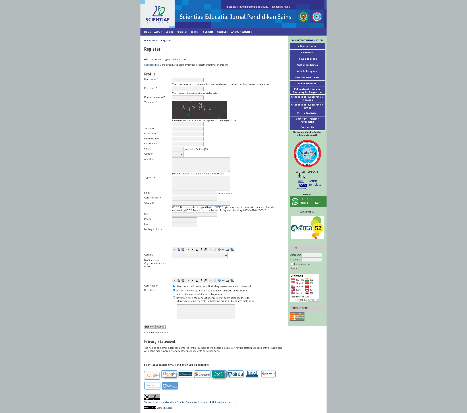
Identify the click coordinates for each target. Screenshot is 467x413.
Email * (148, 192)
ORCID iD (149, 202)
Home (147, 31)
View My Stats (164, 407)
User (156, 40)
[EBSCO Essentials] (252, 378)
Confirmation (151, 285)
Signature (149, 177)
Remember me (302, 264)
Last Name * (150, 143)
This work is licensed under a (160, 402)
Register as (150, 290)
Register (182, 31)
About (158, 31)
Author (180, 294)
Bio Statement (152, 260)
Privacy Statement (226, 193)
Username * (151, 79)
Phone (148, 219)
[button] (174, 249)
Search (195, 31)
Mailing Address (153, 229)
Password (295, 259)
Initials (147, 148)
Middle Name (151, 138)
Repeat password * (154, 97)
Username (295, 254)
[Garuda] (268, 378)
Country (148, 254)
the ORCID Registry (220, 207)
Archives (222, 31)
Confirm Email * (152, 197)
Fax (146, 224)
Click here (149, 64)
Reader (180, 290)
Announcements (241, 31)
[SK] (307, 153)
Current (208, 31)
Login (169, 31)
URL (146, 214)
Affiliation (149, 159)
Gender (148, 153)
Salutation (149, 128)
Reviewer (181, 297)
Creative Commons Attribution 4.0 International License (206, 402)
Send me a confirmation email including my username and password (213, 286)
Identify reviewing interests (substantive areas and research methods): (215, 301)
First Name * (151, 133)
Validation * (150, 102)
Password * (150, 88)
